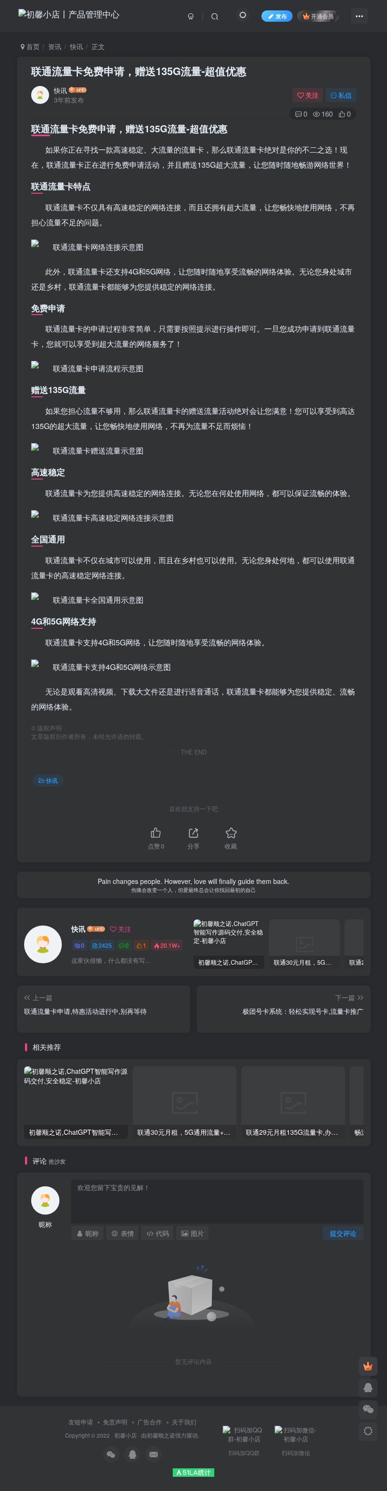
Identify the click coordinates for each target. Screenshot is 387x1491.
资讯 (54, 46)
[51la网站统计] (193, 1471)
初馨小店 (125, 1435)
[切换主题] (368, 1431)
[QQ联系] (368, 1388)
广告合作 (149, 1421)
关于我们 (184, 1421)
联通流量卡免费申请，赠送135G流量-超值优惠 (138, 70)
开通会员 (322, 16)
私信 (345, 95)
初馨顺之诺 (161, 1435)
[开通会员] (368, 1366)
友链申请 (80, 1421)
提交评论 (343, 1233)
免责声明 (115, 1421)
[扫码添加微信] (368, 1409)
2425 (105, 945)
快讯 (76, 46)
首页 (32, 46)
